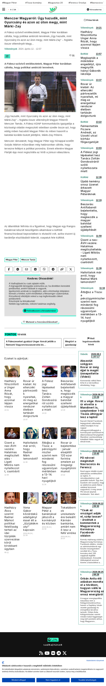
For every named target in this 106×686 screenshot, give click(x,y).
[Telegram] (59, 653)
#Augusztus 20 (55, 3)
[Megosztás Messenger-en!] (18, 269)
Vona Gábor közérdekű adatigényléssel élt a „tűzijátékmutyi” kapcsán (30, 518)
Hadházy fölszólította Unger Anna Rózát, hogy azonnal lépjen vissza (11, 393)
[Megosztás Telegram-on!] (53, 269)
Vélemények (11, 49)
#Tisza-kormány (33, 3)
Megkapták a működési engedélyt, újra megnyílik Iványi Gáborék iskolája (91, 65)
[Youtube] (47, 653)
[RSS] (41, 653)
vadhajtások (53, 644)
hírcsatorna (95, 9)
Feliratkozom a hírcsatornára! (41, 311)
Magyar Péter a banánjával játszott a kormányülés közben (49, 515)
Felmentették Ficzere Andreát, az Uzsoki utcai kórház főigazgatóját (90, 134)
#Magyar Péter (9, 3)
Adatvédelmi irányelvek (95, 661)
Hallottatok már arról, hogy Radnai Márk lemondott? (30, 450)
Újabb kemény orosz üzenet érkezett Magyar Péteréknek (90, 188)
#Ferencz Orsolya (77, 3)
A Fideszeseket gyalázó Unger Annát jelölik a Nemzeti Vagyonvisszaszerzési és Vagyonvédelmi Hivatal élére (31, 343)
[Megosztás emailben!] (26, 269)
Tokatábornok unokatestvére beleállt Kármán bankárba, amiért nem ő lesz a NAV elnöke (68, 520)
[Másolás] (62, 269)
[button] (3, 9)
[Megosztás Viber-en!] (44, 269)
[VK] (53, 653)
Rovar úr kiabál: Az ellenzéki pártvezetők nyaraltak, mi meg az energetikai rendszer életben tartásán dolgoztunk (30, 398)
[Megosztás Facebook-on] (9, 269)
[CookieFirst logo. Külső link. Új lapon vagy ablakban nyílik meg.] (3, 662)
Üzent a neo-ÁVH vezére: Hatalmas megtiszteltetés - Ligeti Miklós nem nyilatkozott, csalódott (12, 457)
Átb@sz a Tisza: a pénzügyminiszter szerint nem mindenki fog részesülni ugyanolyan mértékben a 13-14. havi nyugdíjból (93, 306)
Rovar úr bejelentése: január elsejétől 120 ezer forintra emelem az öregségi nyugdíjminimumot (68, 457)
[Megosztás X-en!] (71, 269)
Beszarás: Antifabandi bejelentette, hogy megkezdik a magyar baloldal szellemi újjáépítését (68, 393)
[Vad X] (64, 653)
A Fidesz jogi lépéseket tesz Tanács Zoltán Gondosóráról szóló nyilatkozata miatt (49, 395)
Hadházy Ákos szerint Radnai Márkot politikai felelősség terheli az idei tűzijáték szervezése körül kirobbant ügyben (12, 528)
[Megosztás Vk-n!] (35, 269)
